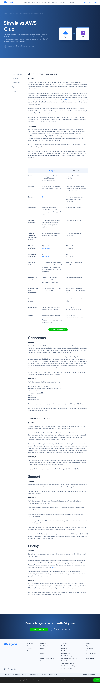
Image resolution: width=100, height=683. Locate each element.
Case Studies (89, 648)
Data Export (64, 648)
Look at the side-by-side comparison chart (21, 46)
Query (42, 648)
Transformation (16, 82)
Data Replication (65, 653)
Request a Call (87, 2)
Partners (29, 651)
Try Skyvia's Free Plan (58, 329)
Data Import (64, 646)
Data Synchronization (67, 651)
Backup (42, 653)
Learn (87, 656)
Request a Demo (61, 629)
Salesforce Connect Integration (69, 666)
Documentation (90, 661)
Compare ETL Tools (13, 13)
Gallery (88, 651)
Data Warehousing (66, 656)
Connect (42, 656)
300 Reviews (46, 248)
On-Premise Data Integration (69, 658)
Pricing (14, 91)
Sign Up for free (39, 629)
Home (5, 13)
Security (44, 674)
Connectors (15, 78)
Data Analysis (65, 661)
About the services (17, 74)
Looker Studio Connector (47, 658)
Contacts (29, 648)
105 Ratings (45, 256)
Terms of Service (33, 674)
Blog (87, 646)
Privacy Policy (53, 674)
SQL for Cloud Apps (66, 668)
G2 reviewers (69, 100)
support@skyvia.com (89, 674)
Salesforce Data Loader (67, 663)
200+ (43, 197)
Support (14, 87)
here (53, 567)
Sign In (95, 2)
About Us (29, 646)
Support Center (90, 658)
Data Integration (44, 646)
